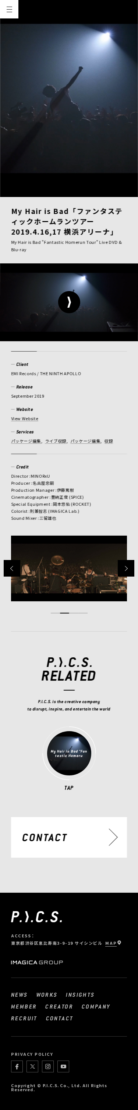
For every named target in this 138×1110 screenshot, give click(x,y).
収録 (109, 441)
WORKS (47, 994)
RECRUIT (24, 1018)
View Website (24, 418)
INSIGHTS (80, 994)
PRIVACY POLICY (32, 1054)
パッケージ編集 (26, 441)
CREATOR (59, 1006)
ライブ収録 (55, 441)
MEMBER (24, 1006)
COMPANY (96, 1006)
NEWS (19, 994)
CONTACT (60, 1018)
